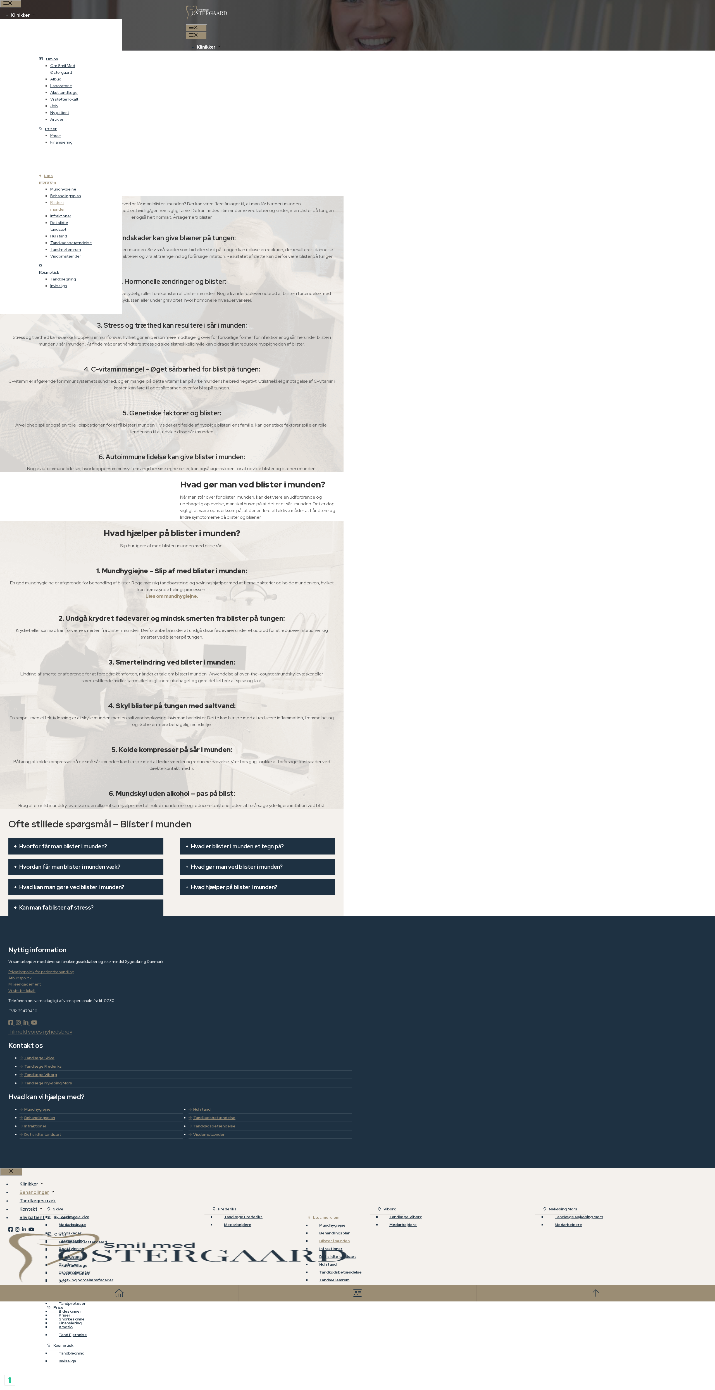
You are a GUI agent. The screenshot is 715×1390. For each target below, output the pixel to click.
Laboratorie (61, 85)
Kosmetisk (49, 272)
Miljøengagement (24, 984)
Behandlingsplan (65, 195)
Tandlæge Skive (39, 1057)
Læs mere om (47, 179)
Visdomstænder (65, 256)
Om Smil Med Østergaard (62, 69)
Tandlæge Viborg (40, 1074)
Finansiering (61, 142)
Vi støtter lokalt (64, 99)
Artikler (56, 119)
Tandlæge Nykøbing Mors (48, 1083)
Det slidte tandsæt (59, 226)
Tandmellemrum (65, 249)
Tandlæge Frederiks (43, 1066)
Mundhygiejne (63, 189)
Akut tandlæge (64, 92)
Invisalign (58, 285)
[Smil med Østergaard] (207, 21)
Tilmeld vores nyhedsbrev (40, 1031)
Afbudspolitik (20, 977)
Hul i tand (58, 236)
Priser (51, 128)
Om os (52, 58)
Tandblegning (63, 279)
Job (54, 105)
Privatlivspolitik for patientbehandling (41, 971)
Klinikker (206, 47)
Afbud (55, 79)
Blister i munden (58, 206)
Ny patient (59, 112)
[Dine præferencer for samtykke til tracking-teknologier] (9, 1380)
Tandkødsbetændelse (71, 242)
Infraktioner (60, 215)
